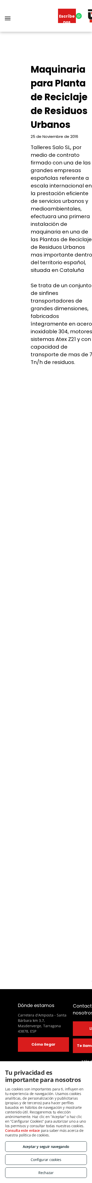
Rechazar (46, 1172)
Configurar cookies (46, 1159)
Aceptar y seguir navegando (46, 1146)
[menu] (8, 18)
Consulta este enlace (22, 1130)
